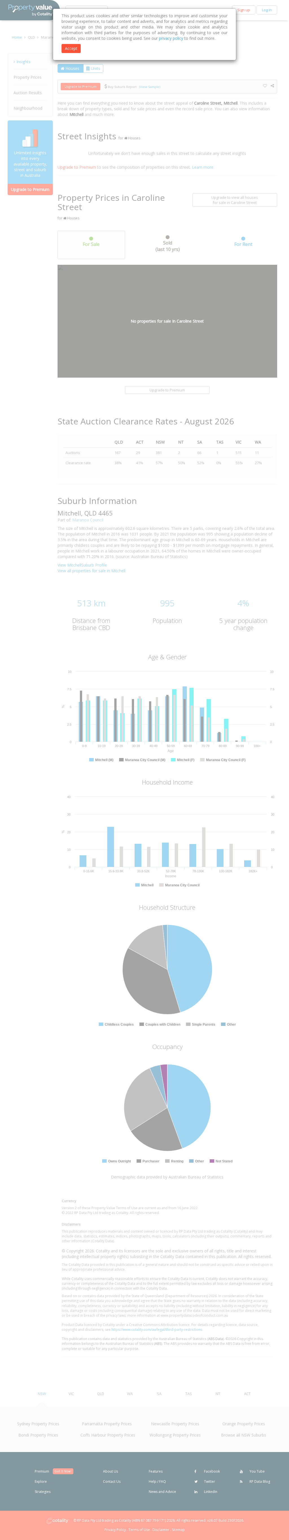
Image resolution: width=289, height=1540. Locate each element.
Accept (71, 48)
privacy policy (171, 38)
